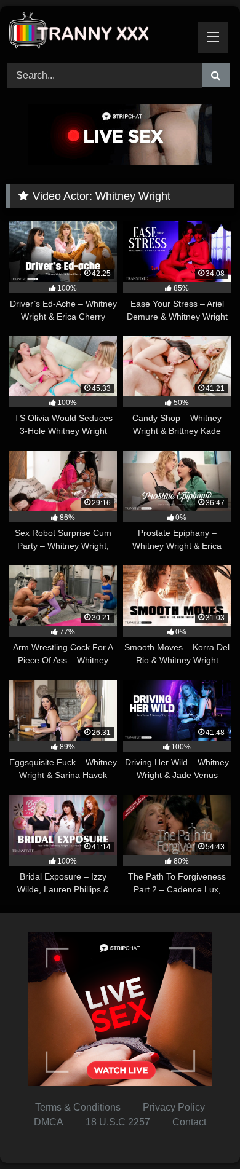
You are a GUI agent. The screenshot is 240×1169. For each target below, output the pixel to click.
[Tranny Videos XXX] (98, 32)
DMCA (48, 1122)
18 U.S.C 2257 (118, 1122)
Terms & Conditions (78, 1107)
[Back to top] (201, 1132)
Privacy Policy (174, 1107)
